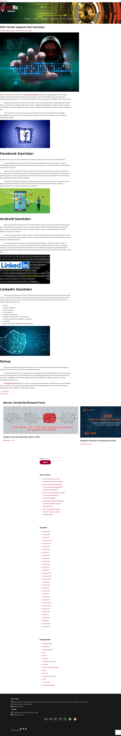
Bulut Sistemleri (48, 650)
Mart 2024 (46, 538)
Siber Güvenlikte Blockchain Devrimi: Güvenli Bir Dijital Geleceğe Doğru (51, 511)
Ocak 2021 (46, 620)
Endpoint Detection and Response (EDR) (98, 441)
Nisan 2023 (46, 549)
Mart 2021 (46, 615)
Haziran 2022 (47, 579)
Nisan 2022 (46, 585)
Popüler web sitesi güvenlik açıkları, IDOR (21, 437)
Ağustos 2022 (47, 573)
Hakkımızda (54, 19)
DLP (44, 652)
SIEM (44, 679)
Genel (12, 31)
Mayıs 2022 (46, 582)
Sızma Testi (46, 682)
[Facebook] (21, 729)
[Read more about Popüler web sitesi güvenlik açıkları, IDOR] (40, 433)
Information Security (21, 31)
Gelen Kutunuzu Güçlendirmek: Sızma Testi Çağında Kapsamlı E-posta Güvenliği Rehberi (53, 487)
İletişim (69, 19)
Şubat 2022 (46, 591)
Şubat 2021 (46, 617)
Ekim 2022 (46, 567)
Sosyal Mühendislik (49, 685)
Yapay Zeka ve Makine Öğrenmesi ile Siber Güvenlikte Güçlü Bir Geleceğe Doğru (53, 503)
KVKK (44, 670)
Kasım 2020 (46, 626)
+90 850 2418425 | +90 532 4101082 (22, 704)
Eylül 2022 (46, 570)
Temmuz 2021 (47, 603)
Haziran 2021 (47, 606)
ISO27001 (46, 664)
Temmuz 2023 (47, 540)
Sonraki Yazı (4, 394)
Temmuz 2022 (47, 576)
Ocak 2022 (46, 594)
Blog (63, 19)
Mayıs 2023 (46, 546)
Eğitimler (44, 19)
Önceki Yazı (4, 391)
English (75, 19)
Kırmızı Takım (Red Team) (51, 667)
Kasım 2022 (46, 564)
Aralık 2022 (46, 561)
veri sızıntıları (8, 95)
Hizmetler (27, 19)
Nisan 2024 (46, 535)
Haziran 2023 (47, 543)
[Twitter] (23, 729)
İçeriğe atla (3, 1)
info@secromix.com (18, 706)
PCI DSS (45, 673)
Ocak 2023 (46, 558)
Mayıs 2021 (46, 609)
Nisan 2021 (46, 612)
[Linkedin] (26, 729)
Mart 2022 (46, 588)
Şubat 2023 (46, 555)
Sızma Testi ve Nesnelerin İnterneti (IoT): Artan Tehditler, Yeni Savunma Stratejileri (54, 495)
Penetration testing (49, 676)
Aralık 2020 (46, 623)
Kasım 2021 (46, 600)
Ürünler (36, 19)
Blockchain (46, 647)
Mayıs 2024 (46, 532)
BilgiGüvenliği (5, 31)
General (45, 658)
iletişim (11, 388)
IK (60, 19)
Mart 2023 (46, 552)
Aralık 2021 (46, 597)
